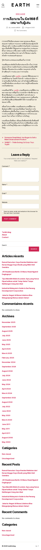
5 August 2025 (30, 27)
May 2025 (6, 344)
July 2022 (6, 407)
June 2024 (6, 380)
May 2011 (6, 429)
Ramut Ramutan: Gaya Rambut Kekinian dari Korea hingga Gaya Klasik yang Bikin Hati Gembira (19, 264)
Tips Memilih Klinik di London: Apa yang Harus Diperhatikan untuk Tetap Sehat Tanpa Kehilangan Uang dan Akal (20, 281)
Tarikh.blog (6, 232)
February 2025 (8, 358)
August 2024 (7, 371)
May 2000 (6, 442)
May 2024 (6, 384)
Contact (5, 237)
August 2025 (7, 331)
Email (4, 193)
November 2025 (8, 322)
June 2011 (6, 424)
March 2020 (7, 420)
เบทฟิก (18, 76)
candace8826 (15, 27)
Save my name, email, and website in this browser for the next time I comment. (21, 212)
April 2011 (6, 433)
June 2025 (6, 340)
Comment (6, 166)
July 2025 (6, 336)
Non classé (20, 14)
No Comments (22, 30)
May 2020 (6, 415)
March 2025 (7, 353)
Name (4, 184)
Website (4, 202)
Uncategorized (8, 458)
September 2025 (9, 327)
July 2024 (6, 375)
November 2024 (8, 362)
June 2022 (6, 411)
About (4, 235)
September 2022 (9, 398)
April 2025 (6, 349)
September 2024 (9, 367)
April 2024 (6, 389)
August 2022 (7, 402)
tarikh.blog (12, 546)
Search (4, 245)
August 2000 (7, 438)
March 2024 (7, 393)
